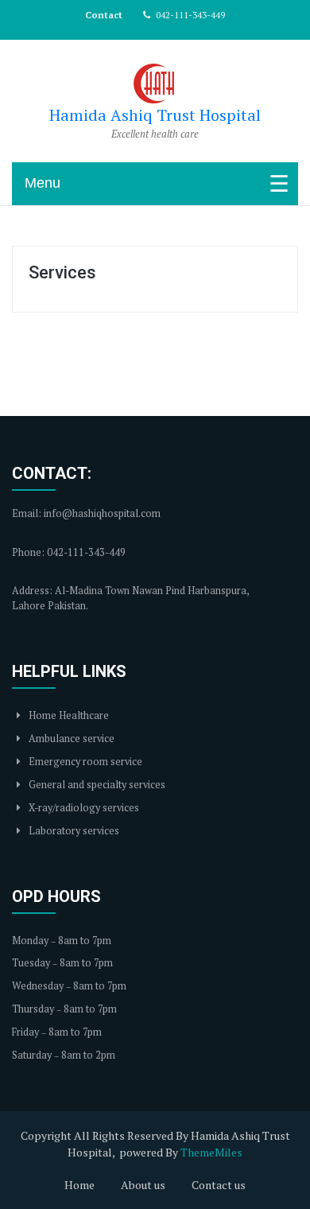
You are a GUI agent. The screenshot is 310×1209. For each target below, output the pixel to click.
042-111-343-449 (189, 15)
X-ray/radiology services (82, 807)
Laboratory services (72, 831)
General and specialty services (95, 784)
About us (143, 1184)
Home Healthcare (67, 715)
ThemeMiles (211, 1152)
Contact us (219, 1184)
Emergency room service (84, 761)
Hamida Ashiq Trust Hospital (155, 115)
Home (79, 1184)
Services (62, 272)
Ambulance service (70, 738)
